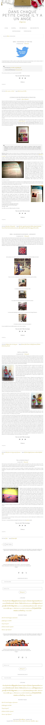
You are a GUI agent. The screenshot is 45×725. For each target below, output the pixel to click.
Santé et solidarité (25, 608)
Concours (20, 601)
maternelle (37, 452)
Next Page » (9, 544)
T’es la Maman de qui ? (22, 460)
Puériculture (20, 608)
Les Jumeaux (18, 452)
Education (39, 226)
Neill (27, 228)
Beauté (10, 601)
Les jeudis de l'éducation (20, 606)
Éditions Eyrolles (22, 121)
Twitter (25, 91)
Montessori (24, 228)
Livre (9, 226)
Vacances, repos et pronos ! (7, 629)
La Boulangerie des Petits (6, 621)
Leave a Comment (25, 99)
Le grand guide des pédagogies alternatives (22, 97)
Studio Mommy (22, 719)
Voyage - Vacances (26, 610)
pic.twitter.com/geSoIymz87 (15, 67)
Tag (31, 608)
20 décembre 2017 (18, 70)
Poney (6, 346)
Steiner (35, 228)
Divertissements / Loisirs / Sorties (14, 603)
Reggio (32, 228)
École (7, 226)
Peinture (38, 344)
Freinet (3, 228)
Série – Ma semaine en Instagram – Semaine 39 (22, 234)
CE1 (25, 452)
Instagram (8, 344)
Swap (30, 608)
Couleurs (22, 344)
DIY (24, 603)
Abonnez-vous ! (22, 592)
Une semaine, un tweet (10, 91)
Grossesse (30, 603)
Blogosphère (15, 601)
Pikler (29, 228)
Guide (9, 228)
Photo (15, 608)
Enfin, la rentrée (23, 352)
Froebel (6, 228)
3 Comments (26, 354)
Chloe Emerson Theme (17, 721)
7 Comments (26, 462)
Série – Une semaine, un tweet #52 (22, 41)
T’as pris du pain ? (5, 624)
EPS (16, 538)
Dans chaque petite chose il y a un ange (23, 15)
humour (21, 91)
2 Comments (26, 43)
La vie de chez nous (13, 344)
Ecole (19, 91)
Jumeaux (35, 344)
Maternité (33, 606)
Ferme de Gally (30, 344)
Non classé (13, 608)
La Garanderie (13, 228)
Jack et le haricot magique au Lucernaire (10, 617)
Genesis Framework (27, 721)
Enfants (29, 452)
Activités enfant (22, 226)
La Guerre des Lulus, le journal (7, 626)
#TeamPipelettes (6, 601)
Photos (3, 346)
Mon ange (9, 608)
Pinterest (17, 608)
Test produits (12, 226)
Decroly (26, 226)
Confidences (24, 601)
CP (12, 538)
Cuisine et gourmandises (33, 601)
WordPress (33, 721)
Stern (38, 228)
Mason (20, 228)
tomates (8, 346)
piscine (28, 520)
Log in (37, 721)
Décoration (27, 603)
